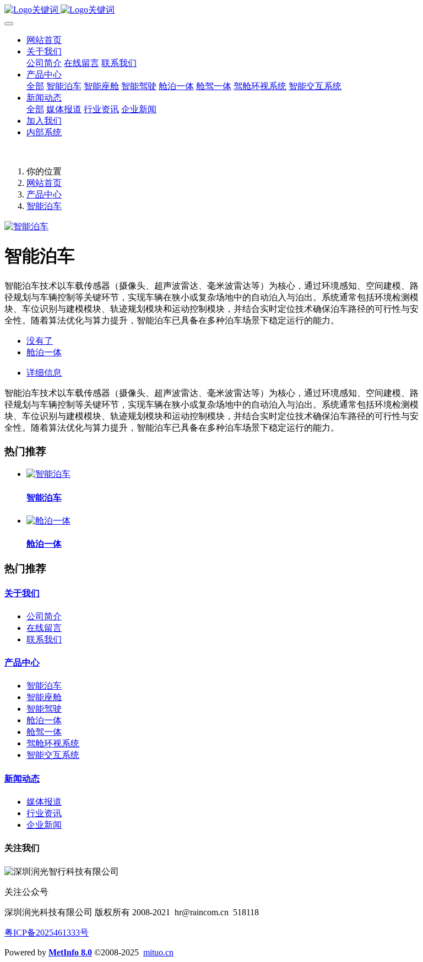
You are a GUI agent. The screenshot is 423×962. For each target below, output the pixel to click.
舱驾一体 (44, 731)
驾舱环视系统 (52, 743)
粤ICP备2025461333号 (46, 932)
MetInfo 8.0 (70, 952)
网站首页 (44, 40)
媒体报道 (44, 801)
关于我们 (22, 593)
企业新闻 (44, 824)
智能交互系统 (52, 755)
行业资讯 (44, 813)
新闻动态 (22, 778)
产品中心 (44, 194)
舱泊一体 (44, 720)
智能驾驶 (44, 708)
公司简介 (44, 616)
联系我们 (44, 639)
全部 (35, 86)
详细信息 (44, 372)
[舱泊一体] (48, 520)
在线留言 (44, 628)
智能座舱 (44, 697)
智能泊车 (44, 206)
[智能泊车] (48, 474)
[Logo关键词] (211, 10)
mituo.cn (158, 952)
